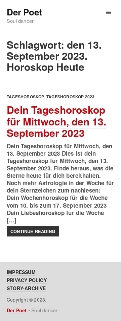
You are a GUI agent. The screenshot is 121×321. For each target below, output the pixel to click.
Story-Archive (26, 288)
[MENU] (108, 12)
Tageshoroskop (25, 97)
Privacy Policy (27, 280)
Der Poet (24, 12)
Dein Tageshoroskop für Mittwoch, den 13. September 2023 (56, 121)
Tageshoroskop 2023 (70, 97)
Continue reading (32, 231)
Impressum (21, 272)
